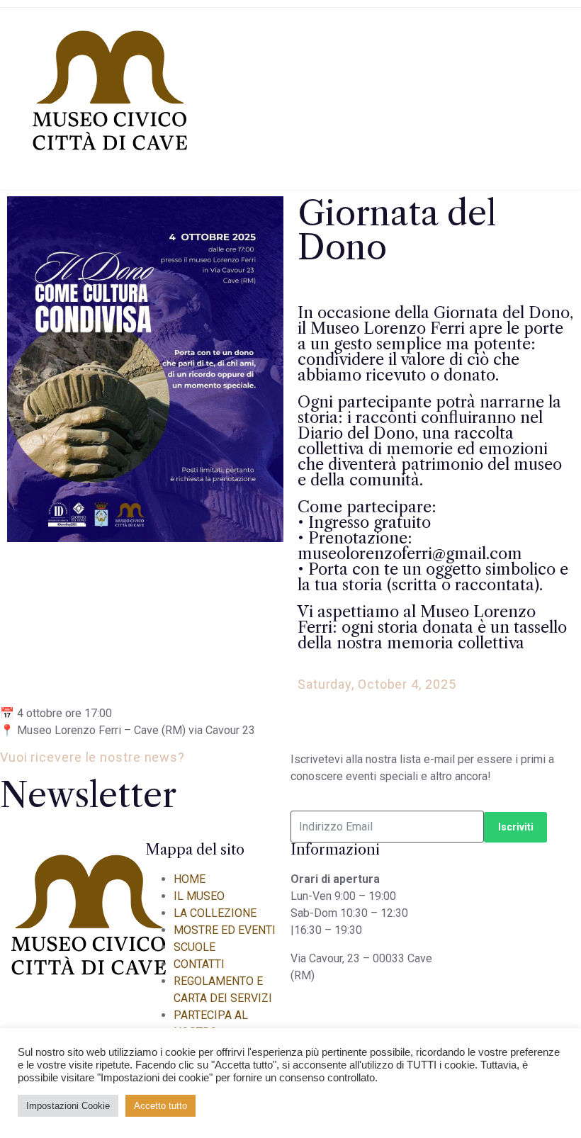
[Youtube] (190, 243)
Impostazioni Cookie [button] (68, 1105)
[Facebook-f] (138, 243)
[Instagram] (243, 243)
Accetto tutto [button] (160, 1105)
